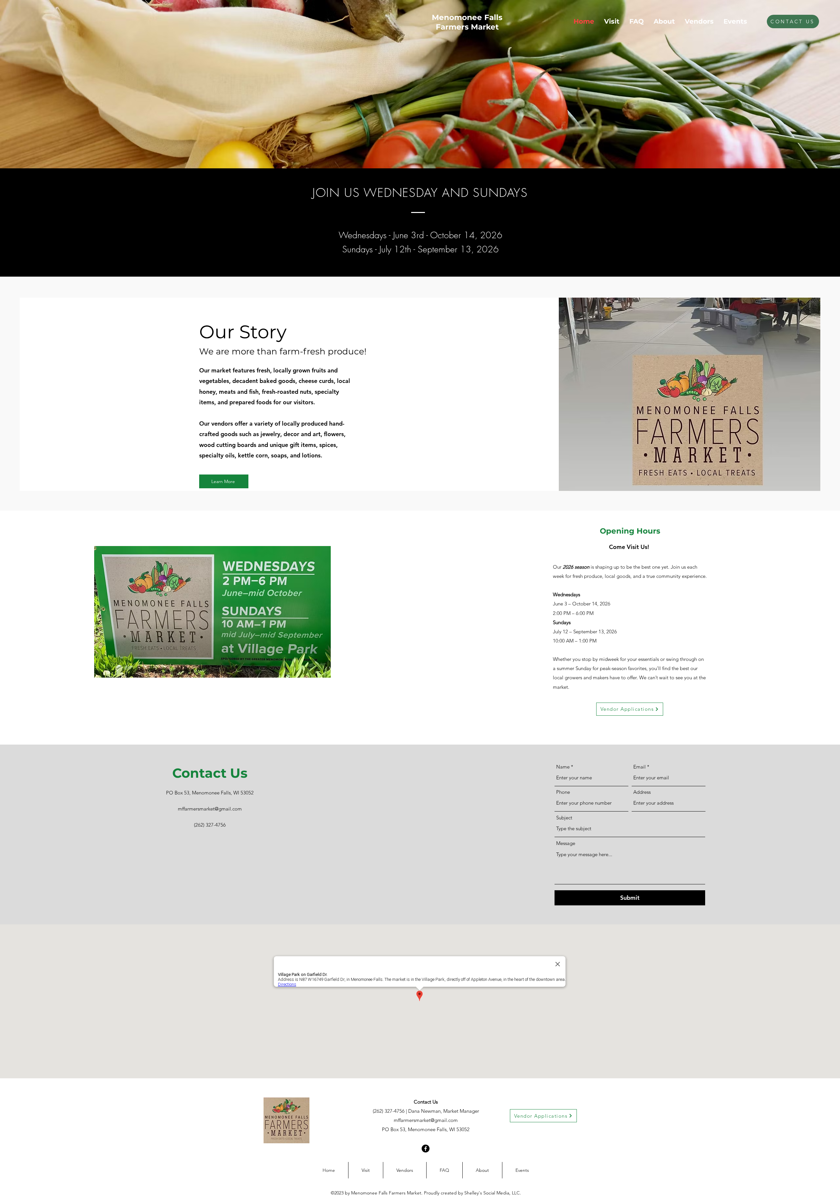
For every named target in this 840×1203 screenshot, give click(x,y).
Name (563, 766)
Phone (563, 792)
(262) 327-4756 (389, 1111)
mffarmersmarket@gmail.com (426, 1120)
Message (565, 843)
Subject (564, 817)
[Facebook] (426, 1148)
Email (639, 766)
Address (642, 792)
